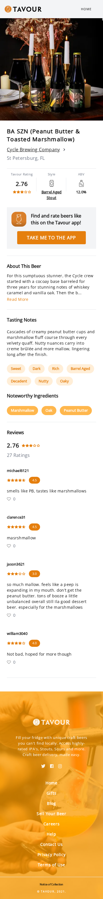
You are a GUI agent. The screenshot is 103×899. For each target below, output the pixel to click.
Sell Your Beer (51, 813)
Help (51, 834)
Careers (51, 823)
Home (86, 9)
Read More (17, 299)
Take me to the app (51, 238)
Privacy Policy (51, 854)
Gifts (52, 793)
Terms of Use (51, 864)
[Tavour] (51, 718)
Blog (51, 803)
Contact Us (51, 844)
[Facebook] (52, 764)
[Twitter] (43, 764)
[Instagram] (60, 764)
